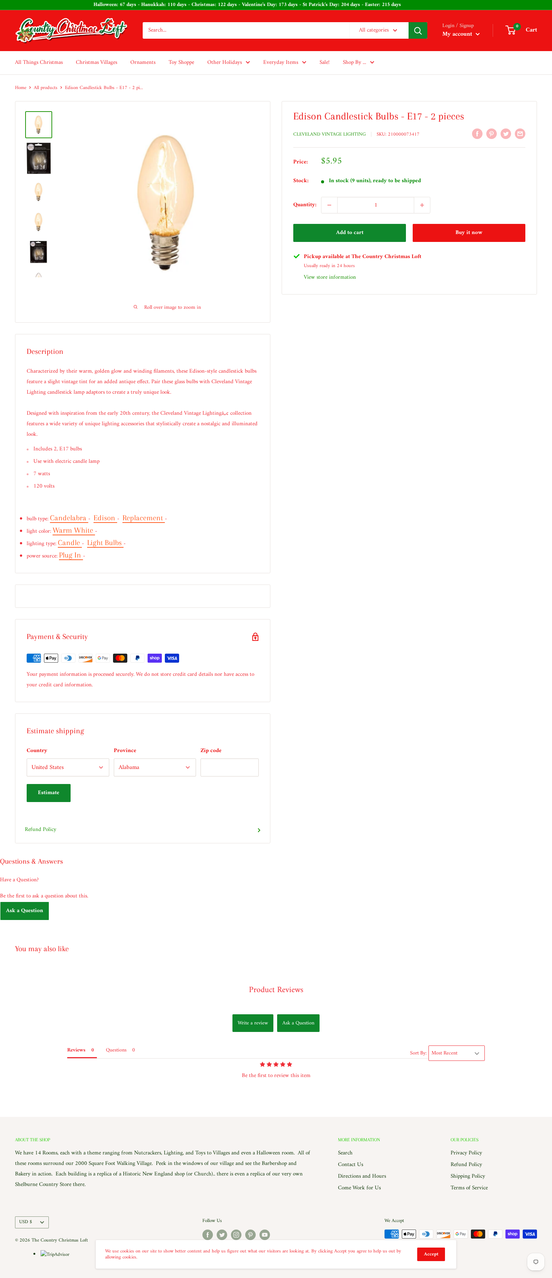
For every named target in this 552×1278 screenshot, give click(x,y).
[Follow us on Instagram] (236, 1235)
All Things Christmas (39, 62)
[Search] (418, 30)
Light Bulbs (105, 542)
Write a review (253, 1023)
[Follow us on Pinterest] (250, 1235)
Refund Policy (40, 830)
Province (125, 751)
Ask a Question (24, 911)
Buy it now (469, 233)
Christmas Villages (96, 62)
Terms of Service (469, 1188)
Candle (70, 542)
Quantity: (305, 205)
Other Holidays (224, 62)
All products (45, 87)
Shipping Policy (468, 1176)
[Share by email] (520, 133)
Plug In (71, 555)
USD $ (25, 1222)
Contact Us (350, 1165)
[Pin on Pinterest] (491, 133)
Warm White (74, 530)
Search (345, 1153)
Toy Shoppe (181, 62)
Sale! (325, 62)
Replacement (143, 518)
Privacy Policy (466, 1153)
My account (458, 34)
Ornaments (142, 62)
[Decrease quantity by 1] (329, 205)
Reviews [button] (76, 1050)
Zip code (211, 751)
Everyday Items (280, 62)
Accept (431, 1254)
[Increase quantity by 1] (422, 205)
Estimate (48, 793)
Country (37, 751)
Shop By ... (354, 62)
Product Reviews (276, 990)
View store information (330, 277)
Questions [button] (116, 1050)
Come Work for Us (359, 1188)
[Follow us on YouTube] (264, 1235)
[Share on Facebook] (477, 133)
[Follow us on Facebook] (207, 1235)
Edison (105, 518)
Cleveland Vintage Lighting (329, 134)
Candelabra (69, 518)
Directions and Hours (362, 1176)
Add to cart (349, 233)
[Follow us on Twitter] (222, 1235)
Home (20, 87)
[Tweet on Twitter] (506, 133)
